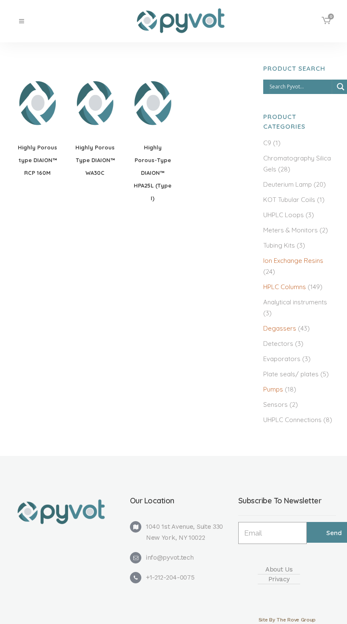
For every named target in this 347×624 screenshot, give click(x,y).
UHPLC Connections (292, 420)
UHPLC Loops (283, 215)
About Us (279, 569)
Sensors (275, 404)
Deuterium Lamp (287, 184)
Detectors (278, 344)
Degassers (279, 328)
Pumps (273, 389)
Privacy (279, 579)
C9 (267, 143)
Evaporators (281, 359)
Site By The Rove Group (287, 620)
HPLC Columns (284, 287)
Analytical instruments (295, 302)
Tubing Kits (279, 245)
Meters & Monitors (290, 230)
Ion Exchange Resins (293, 261)
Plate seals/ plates (291, 374)
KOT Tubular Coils (289, 200)
